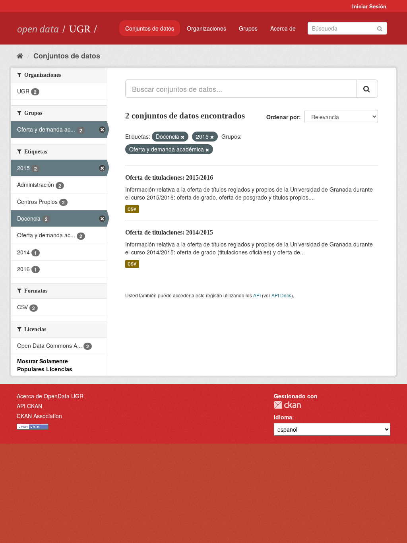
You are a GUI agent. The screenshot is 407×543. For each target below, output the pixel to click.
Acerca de (283, 28)
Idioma (283, 417)
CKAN (287, 405)
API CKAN (29, 406)
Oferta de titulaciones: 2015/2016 (169, 177)
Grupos (248, 28)
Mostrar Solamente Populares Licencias (44, 365)
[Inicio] (20, 55)
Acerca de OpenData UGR (50, 396)
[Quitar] (182, 137)
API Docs (281, 295)
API (257, 295)
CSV (132, 209)
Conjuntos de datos (149, 28)
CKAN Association (39, 416)
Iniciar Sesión (369, 6)
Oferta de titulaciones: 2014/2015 (169, 232)
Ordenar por (282, 117)
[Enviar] (379, 27)
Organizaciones (206, 28)
